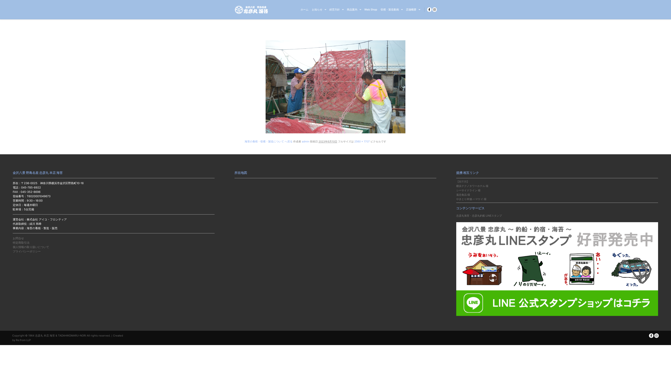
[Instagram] (434, 9)
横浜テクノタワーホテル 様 (472, 186)
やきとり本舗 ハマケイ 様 (471, 199)
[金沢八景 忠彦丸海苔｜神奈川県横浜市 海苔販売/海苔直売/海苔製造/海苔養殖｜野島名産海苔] (251, 9)
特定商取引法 (21, 242)
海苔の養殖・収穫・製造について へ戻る (269, 141)
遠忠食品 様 (463, 194)
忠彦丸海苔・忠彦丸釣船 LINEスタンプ (479, 215)
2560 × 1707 (362, 141)
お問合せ (18, 238)
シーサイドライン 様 (468, 190)
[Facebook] (429, 9)
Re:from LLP (23, 340)
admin (305, 141)
